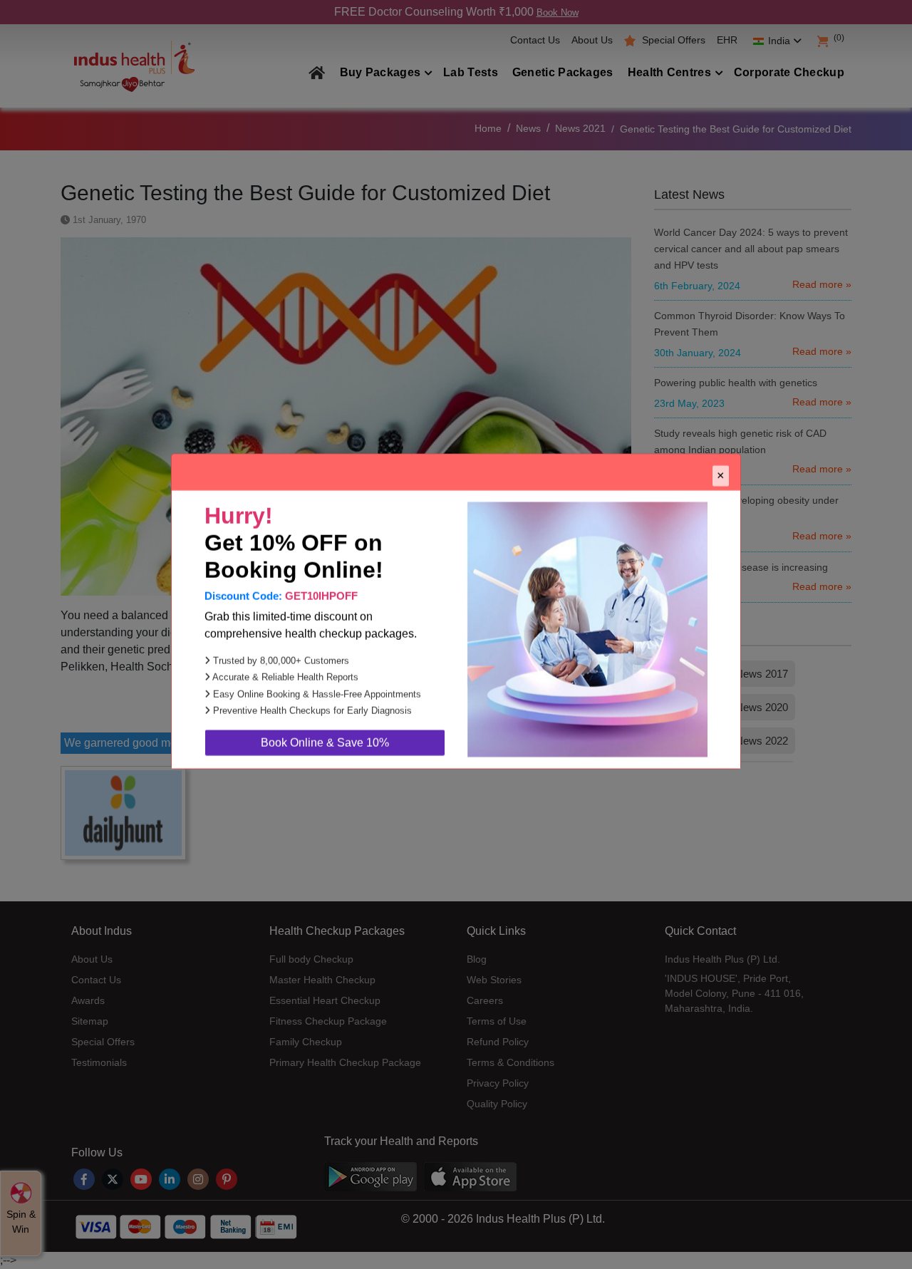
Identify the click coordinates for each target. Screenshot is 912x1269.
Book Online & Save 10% (325, 766)
